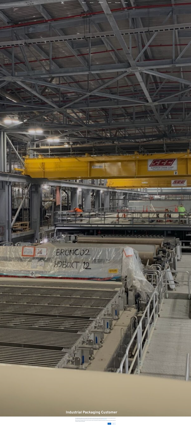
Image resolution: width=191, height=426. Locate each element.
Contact (126, 2)
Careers (109, 2)
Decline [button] (114, 423)
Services (91, 2)
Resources (101, 2)
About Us (84, 2)
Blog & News (117, 2)
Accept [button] (109, 423)
